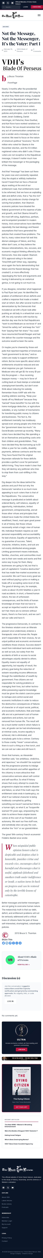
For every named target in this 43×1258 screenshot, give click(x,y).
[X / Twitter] (7, 3)
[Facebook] (3, 3)
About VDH (6, 1197)
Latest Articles (7, 1200)
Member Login (7, 1221)
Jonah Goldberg (14, 117)
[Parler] (10, 943)
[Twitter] (3, 943)
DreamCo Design (27, 1253)
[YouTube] (12, 3)
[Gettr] (13, 943)
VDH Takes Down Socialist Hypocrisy (19, 1144)
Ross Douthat (31, 120)
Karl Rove (10, 123)
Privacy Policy (7, 1238)
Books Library (7, 1204)
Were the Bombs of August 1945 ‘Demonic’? (21, 1131)
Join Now (21, 1049)
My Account (6, 1224)
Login (25, 7)
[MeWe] (16, 943)
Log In (10, 1001)
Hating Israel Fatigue (13, 1135)
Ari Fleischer (18, 120)
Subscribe (37, 7)
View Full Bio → (24, 964)
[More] (20, 943)
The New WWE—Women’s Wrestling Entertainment (18, 1125)
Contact (5, 1241)
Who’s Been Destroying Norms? (17, 1139)
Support (4, 1227)
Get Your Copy (21, 1107)
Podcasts (5, 1207)
